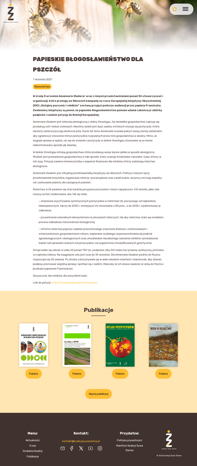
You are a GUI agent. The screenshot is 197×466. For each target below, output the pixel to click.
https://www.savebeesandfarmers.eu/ (74, 282)
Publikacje (33, 456)
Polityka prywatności (129, 440)
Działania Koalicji (33, 451)
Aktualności (33, 440)
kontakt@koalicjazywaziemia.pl (81, 441)
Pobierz (33, 373)
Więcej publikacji (98, 394)
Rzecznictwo (42, 86)
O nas (32, 445)
